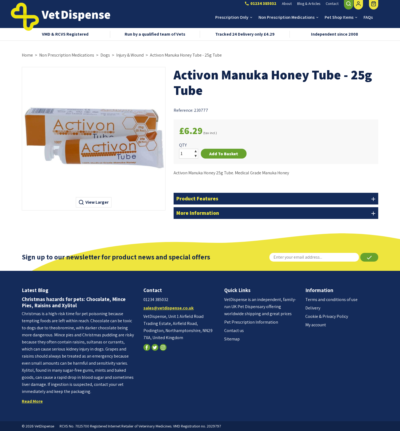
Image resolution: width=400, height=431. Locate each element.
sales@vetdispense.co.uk (168, 308)
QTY (183, 145)
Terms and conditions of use (331, 299)
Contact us (234, 330)
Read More (32, 401)
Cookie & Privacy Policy (326, 316)
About (287, 3)
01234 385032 (155, 299)
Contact (332, 3)
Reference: (183, 110)
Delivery (312, 308)
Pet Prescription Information (251, 322)
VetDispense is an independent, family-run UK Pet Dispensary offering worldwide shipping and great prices (260, 307)
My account (315, 325)
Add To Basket (223, 154)
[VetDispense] (25, 17)
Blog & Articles (308, 3)
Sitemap (232, 339)
